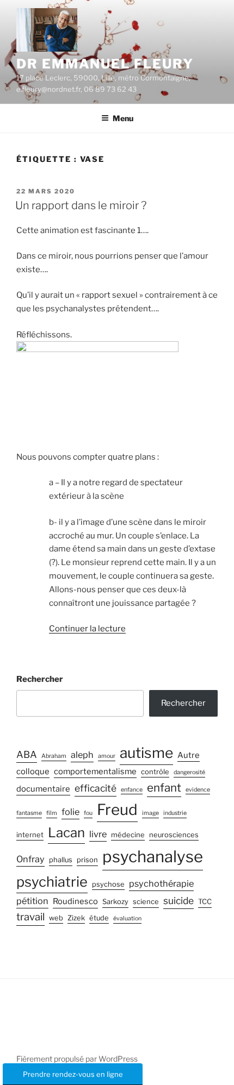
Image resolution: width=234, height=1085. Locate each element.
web (56, 918)
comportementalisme (95, 771)
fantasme (29, 813)
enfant (164, 787)
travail (30, 917)
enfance (132, 789)
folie (70, 811)
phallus (60, 860)
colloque (33, 771)
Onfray (30, 859)
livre (98, 834)
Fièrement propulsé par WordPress (77, 1058)
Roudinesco (75, 901)
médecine (128, 835)
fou (88, 813)
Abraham (53, 756)
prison (87, 860)
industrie (175, 813)
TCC (205, 902)
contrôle (155, 772)
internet (30, 835)
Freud (117, 809)
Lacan (66, 833)
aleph (82, 754)
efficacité (95, 788)
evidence (198, 789)
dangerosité (189, 772)
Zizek (76, 918)
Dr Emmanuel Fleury (105, 64)
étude (99, 918)
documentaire (43, 789)
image (150, 813)
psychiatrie (52, 881)
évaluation (127, 918)
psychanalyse (152, 856)
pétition (32, 900)
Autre (188, 755)
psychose (108, 884)
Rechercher (39, 679)
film (51, 813)
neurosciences (174, 835)
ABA (26, 754)
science (146, 902)
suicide (178, 900)
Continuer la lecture (87, 629)
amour (106, 756)
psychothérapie (161, 883)
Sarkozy (115, 902)
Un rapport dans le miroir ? (80, 205)
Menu (123, 118)
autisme (146, 752)
